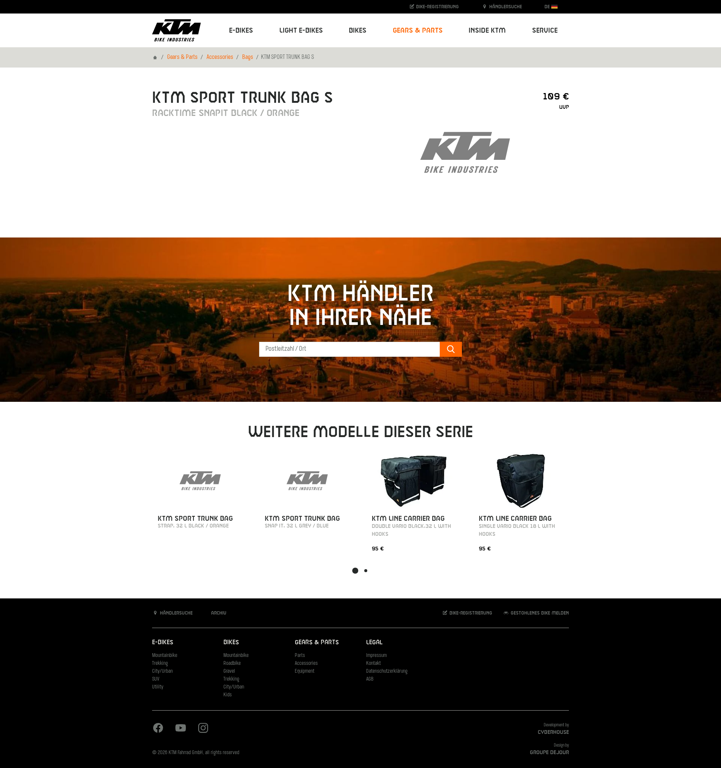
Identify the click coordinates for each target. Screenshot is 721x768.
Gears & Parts (182, 57)
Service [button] (545, 30)
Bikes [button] (358, 30)
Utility (157, 687)
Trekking (160, 663)
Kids (227, 695)
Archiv (218, 613)
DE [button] (548, 7)
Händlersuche (505, 7)
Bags (247, 57)
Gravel (229, 671)
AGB (370, 679)
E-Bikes (162, 642)
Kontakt (373, 663)
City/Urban (162, 671)
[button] (355, 570)
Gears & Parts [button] (418, 30)
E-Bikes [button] (241, 30)
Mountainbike (164, 655)
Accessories (220, 57)
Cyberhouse (553, 732)
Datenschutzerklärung (386, 671)
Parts (300, 655)
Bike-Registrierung (437, 7)
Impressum (376, 655)
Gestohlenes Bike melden (539, 613)
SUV (155, 679)
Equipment (304, 671)
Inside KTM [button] (487, 30)
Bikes (231, 642)
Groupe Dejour (549, 752)
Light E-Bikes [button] (301, 30)
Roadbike (232, 663)
